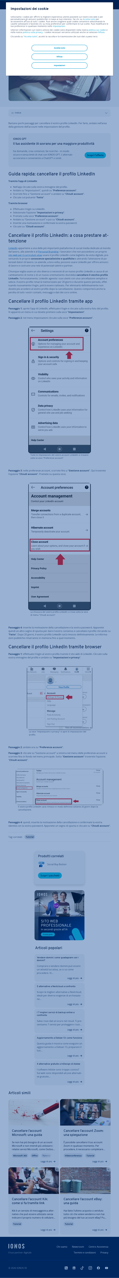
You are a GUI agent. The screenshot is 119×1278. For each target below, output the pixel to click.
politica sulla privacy (33, 32)
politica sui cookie (97, 30)
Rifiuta (101, 32)
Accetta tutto (89, 19)
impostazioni (59, 26)
